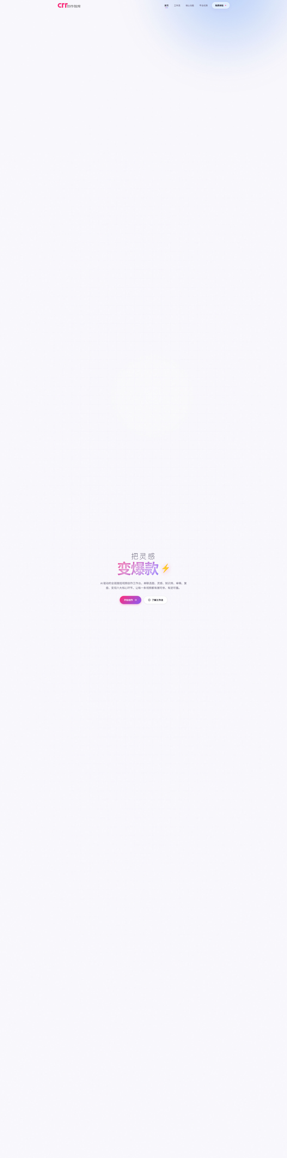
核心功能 (190, 5)
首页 (166, 5)
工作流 (177, 5)
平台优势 (203, 5)
